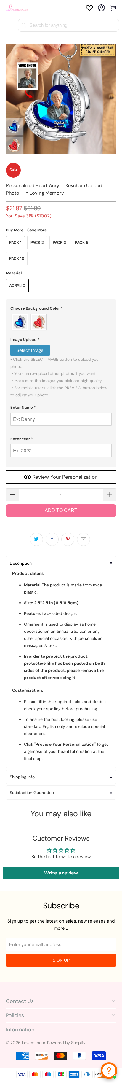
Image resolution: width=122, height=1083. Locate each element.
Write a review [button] (61, 873)
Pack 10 (16, 258)
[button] (60, 308)
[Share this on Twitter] (36, 539)
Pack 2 (37, 242)
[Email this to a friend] (83, 539)
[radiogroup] (60, 322)
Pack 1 (15, 242)
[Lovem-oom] (16, 8)
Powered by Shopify (66, 1042)
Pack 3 (59, 242)
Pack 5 (81, 242)
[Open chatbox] (109, 1070)
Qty (9, 482)
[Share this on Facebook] (52, 539)
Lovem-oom (33, 1042)
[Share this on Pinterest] (67, 539)
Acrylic (17, 285)
